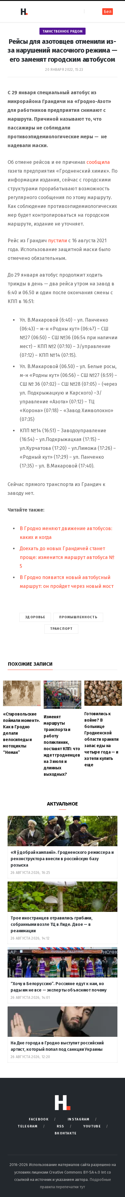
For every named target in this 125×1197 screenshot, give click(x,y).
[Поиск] (89, 11)
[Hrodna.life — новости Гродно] (24, 12)
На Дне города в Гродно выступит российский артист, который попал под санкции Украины (57, 1046)
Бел (107, 11)
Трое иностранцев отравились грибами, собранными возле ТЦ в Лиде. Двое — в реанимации (52, 924)
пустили (58, 240)
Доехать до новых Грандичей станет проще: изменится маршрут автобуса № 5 (67, 557)
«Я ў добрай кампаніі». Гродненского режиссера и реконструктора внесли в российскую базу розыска (62, 859)
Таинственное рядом (62, 31)
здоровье (35, 617)
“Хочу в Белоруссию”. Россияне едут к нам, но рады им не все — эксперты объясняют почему (58, 987)
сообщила (98, 162)
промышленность (78, 617)
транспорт (61, 629)
